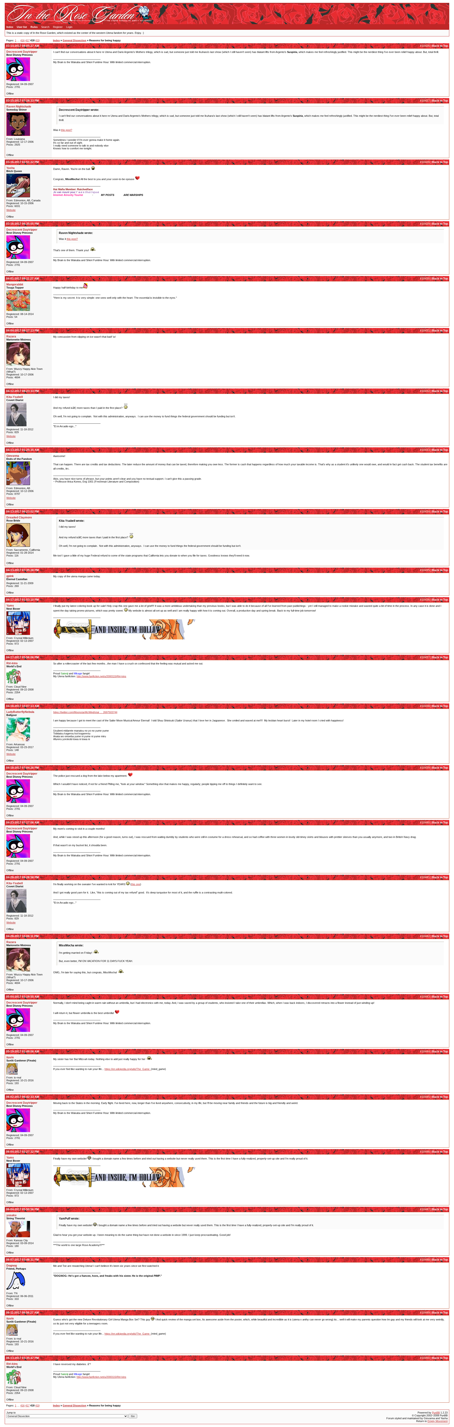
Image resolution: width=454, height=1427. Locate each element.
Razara (11, 336)
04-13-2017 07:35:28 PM (22, 570)
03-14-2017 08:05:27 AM (22, 45)
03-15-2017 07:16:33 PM (22, 100)
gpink (10, 576)
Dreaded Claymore (19, 517)
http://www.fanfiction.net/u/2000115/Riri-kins (101, 676)
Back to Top (440, 45)
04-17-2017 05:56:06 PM (22, 657)
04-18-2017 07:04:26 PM (22, 767)
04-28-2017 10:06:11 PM (22, 936)
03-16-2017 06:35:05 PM (22, 223)
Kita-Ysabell (14, 397)
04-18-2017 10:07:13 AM (22, 706)
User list (22, 27)
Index (9, 27)
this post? (66, 130)
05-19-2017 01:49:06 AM (22, 1051)
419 (37, 40)
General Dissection (74, 40)
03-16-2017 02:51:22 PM (22, 162)
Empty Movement (438, 1421)
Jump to (11, 1412)
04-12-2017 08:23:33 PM (22, 391)
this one (135, 884)
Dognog (11, 1265)
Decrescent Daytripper (21, 51)
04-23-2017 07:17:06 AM (22, 822)
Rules (34, 27)
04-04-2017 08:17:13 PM (22, 330)
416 (22, 40)
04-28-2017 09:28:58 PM (22, 877)
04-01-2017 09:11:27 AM (22, 278)
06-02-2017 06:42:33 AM (22, 1097)
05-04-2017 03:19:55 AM (22, 996)
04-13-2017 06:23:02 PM (22, 511)
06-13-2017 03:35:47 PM (22, 1358)
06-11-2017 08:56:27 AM (22, 1312)
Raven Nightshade (18, 106)
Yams (10, 605)
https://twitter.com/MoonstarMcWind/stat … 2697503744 (85, 712)
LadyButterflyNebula (20, 712)
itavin (10, 1057)
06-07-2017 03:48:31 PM (22, 1259)
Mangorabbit (14, 284)
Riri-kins (12, 663)
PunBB (436, 1412)
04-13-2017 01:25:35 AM (22, 450)
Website (11, 210)
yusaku (11, 1215)
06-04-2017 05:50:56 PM (22, 1209)
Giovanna (12, 455)
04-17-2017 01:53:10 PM (22, 599)
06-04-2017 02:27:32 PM (22, 1151)
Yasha (10, 168)
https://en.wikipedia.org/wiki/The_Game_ (128, 1069)
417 (27, 40)
